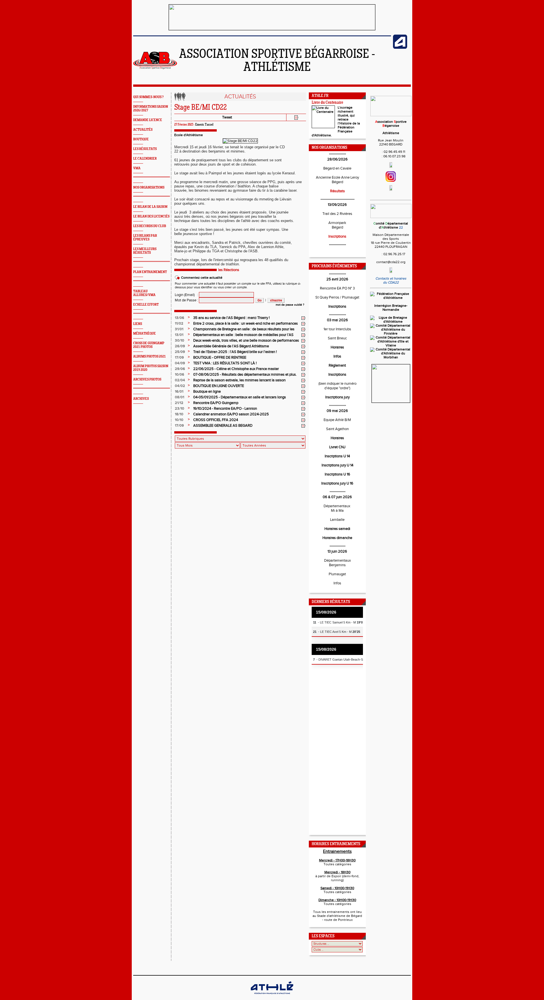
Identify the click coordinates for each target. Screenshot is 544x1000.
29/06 (180, 369)
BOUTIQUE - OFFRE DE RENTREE (219, 357)
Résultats (337, 191)
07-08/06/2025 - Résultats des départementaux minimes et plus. (245, 374)
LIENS (137, 324)
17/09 (179, 357)
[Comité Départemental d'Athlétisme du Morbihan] (390, 357)
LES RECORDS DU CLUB (149, 226)
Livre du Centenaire (327, 103)
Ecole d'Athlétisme (188, 135)
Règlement (337, 365)
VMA (137, 168)
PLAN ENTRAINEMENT (150, 272)
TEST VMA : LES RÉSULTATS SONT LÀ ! (225, 363)
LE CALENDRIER (145, 158)
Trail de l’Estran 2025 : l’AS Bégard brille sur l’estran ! (235, 352)
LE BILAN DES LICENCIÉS (151, 216)
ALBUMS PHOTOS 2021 (149, 356)
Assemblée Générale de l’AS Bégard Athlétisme (231, 346)
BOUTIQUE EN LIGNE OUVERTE (218, 386)
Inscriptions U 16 (337, 474)
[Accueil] (155, 68)
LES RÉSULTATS (145, 149)
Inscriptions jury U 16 (337, 483)
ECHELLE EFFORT (146, 304)
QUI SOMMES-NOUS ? (148, 97)
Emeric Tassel (204, 124)
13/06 (179, 318)
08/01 (179, 397)
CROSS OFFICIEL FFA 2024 (215, 420)
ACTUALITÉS (142, 130)
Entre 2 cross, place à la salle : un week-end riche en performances (245, 323)
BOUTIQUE (141, 139)
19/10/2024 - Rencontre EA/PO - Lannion (225, 408)
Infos (337, 356)
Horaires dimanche (337, 538)
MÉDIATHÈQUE (144, 333)
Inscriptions (337, 236)
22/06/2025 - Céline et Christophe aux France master (236, 369)
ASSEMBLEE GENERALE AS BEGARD (222, 425)
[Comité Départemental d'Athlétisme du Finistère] (390, 333)
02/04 (180, 380)
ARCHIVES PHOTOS (147, 379)
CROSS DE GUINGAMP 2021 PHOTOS (148, 345)
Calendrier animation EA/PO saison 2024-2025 (231, 414)
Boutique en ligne (207, 391)
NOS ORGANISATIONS (148, 187)
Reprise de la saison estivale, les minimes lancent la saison (239, 380)
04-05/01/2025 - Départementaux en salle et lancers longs (239, 397)
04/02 (180, 386)
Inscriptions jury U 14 (337, 465)
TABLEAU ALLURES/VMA (144, 293)
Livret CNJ (337, 447)
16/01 (179, 391)
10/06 (179, 374)
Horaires (337, 347)
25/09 (180, 352)
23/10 (179, 408)
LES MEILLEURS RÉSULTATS (144, 251)
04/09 (180, 363)
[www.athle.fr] (400, 47)
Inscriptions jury (337, 397)
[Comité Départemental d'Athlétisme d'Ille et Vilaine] (390, 345)
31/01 (179, 329)
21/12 (179, 403)
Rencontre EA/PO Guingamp (215, 403)
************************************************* (161, 178)
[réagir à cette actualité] (303, 318)
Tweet (227, 117)
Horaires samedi (337, 529)
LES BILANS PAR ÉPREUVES (145, 237)
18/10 (179, 414)
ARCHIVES (141, 399)
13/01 (179, 335)
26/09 (180, 346)
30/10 (179, 340)
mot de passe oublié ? (290, 304)
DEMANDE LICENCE (147, 120)
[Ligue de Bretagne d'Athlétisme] (390, 322)
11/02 (179, 323)
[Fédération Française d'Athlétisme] (390, 298)
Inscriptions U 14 (337, 456)
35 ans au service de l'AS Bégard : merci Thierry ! (231, 318)
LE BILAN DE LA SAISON (150, 207)
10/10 (179, 420)
